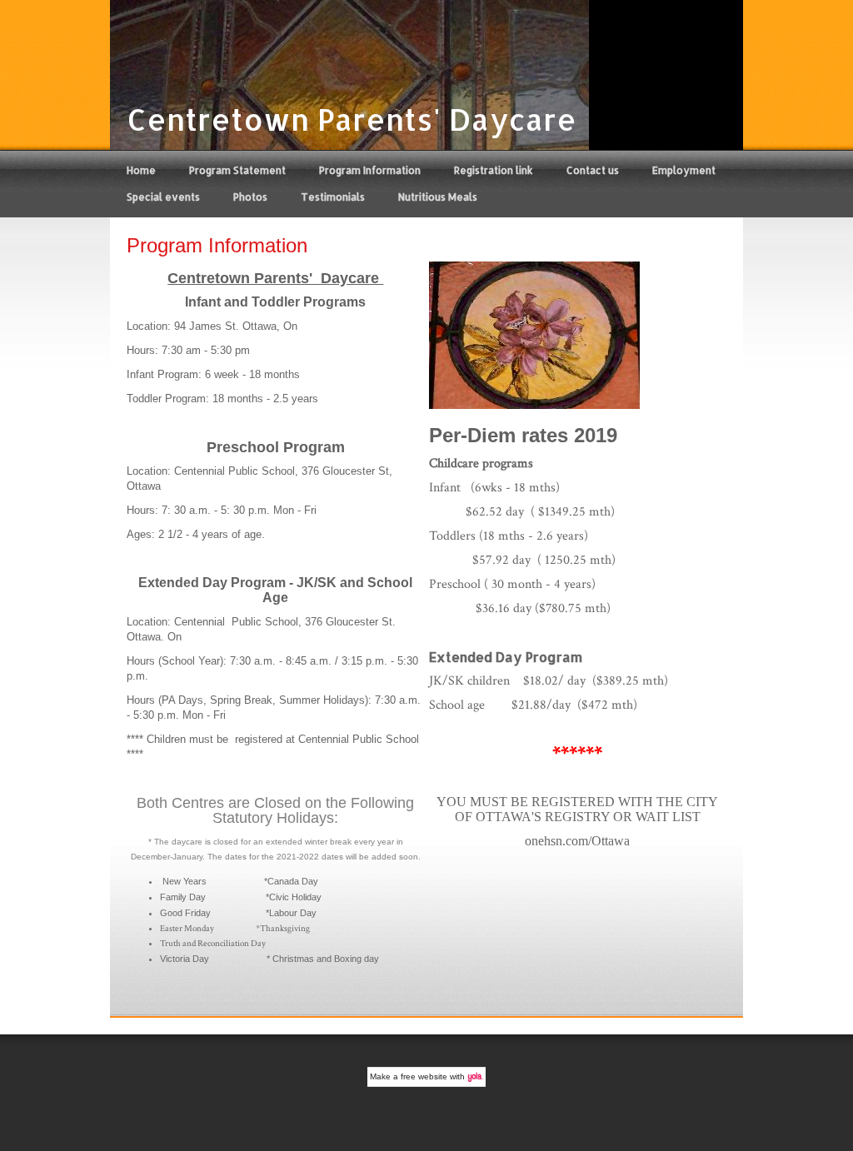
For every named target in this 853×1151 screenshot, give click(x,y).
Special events (163, 197)
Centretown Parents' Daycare (351, 119)
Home (141, 170)
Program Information (370, 170)
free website (424, 1076)
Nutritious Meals (437, 197)
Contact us (592, 170)
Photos (250, 197)
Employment (684, 170)
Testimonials (333, 197)
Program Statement (237, 170)
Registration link (493, 170)
